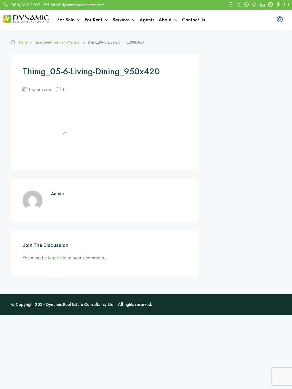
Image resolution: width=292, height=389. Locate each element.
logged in (57, 257)
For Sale (65, 20)
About (165, 20)
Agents (147, 20)
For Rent (93, 20)
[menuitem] (280, 20)
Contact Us (193, 20)
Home (22, 42)
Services (121, 20)
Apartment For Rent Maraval (57, 42)
